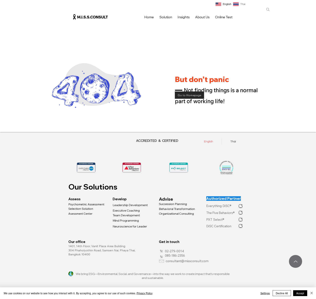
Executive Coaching (126, 210)
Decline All (282, 293)
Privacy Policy (145, 293)
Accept (300, 293)
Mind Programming (126, 220)
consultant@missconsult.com (187, 261)
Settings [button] (265, 293)
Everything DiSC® (219, 206)
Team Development (126, 215)
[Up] (295, 261)
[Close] (311, 293)
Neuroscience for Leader (130, 226)
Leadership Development (130, 205)
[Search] (268, 9)
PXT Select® (215, 219)
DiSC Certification (219, 226)
